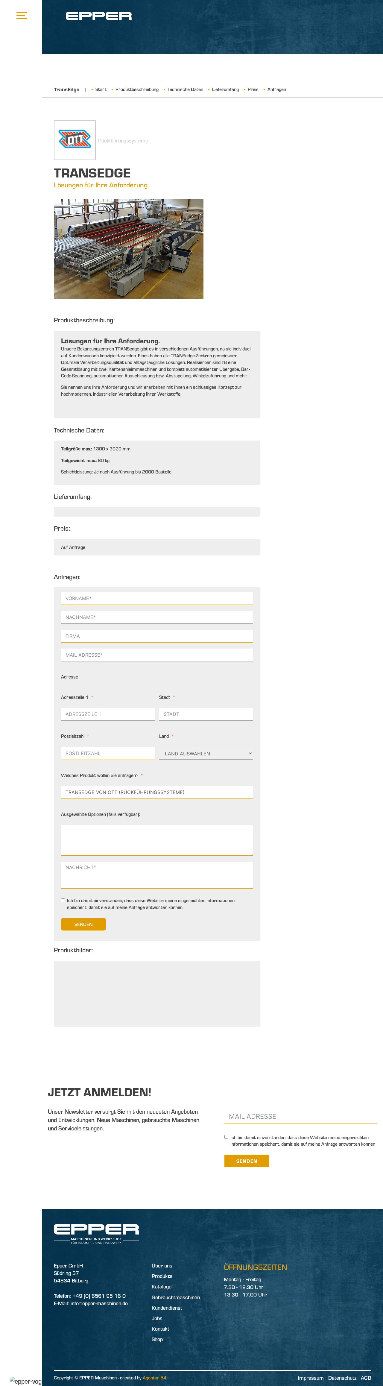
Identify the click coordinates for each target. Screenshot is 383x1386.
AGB (366, 1377)
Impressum (311, 1377)
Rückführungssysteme (123, 140)
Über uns (162, 1265)
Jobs (157, 1318)
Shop (157, 1339)
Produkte (162, 1276)
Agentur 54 (154, 1378)
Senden (83, 924)
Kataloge (161, 1286)
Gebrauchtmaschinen (176, 1297)
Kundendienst (167, 1307)
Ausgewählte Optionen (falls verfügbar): (100, 814)
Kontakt (160, 1328)
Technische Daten (185, 89)
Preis (253, 89)
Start (101, 89)
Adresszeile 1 (75, 697)
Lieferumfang (225, 89)
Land (164, 736)
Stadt (164, 697)
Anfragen (277, 89)
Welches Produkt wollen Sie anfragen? (99, 775)
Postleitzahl (72, 736)
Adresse (69, 677)
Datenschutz (342, 1377)
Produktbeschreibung (137, 89)
